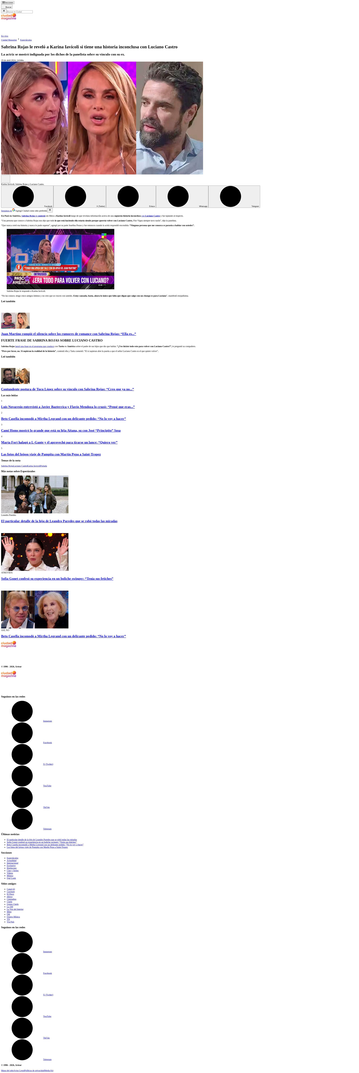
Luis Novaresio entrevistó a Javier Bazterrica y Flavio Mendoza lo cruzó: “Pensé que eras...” (68, 407)
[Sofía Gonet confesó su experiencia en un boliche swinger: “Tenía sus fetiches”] (179, 548)
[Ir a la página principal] (22, 33)
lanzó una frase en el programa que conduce (34, 346)
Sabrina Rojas (7, 466)
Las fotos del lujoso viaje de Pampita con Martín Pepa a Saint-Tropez (51, 454)
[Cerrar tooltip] (50, 210)
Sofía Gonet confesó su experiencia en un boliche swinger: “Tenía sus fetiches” (57, 578)
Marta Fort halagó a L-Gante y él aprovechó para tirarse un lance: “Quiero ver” (59, 442)
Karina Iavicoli (33, 466)
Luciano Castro (20, 466)
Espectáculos (26, 40)
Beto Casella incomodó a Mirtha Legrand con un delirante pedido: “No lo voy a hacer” (63, 418)
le (33, 216)
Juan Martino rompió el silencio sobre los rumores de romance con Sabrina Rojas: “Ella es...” (68, 334)
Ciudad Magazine (9, 40)
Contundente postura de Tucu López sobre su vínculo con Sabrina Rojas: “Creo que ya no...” (67, 389)
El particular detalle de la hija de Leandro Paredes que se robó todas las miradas (59, 521)
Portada (43, 466)
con (150, 216)
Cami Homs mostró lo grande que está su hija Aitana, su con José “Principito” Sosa (61, 430)
